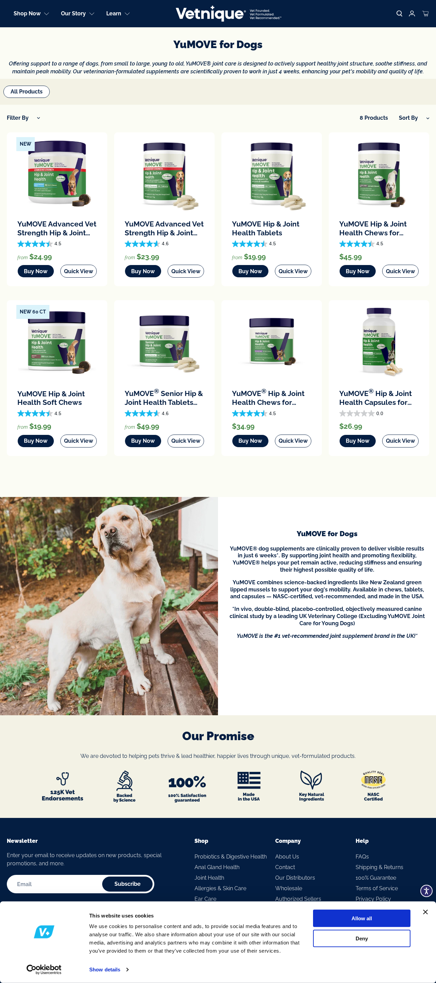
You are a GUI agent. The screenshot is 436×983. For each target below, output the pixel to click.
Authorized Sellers (298, 899)
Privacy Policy (373, 899)
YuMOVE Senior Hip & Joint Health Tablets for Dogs (164, 397)
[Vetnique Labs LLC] (228, 13)
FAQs (362, 856)
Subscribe (127, 884)
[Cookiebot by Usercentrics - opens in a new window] (44, 970)
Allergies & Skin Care (220, 888)
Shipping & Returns (379, 867)
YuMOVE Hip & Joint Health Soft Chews (51, 398)
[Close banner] (425, 912)
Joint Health (209, 878)
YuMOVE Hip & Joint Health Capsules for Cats (375, 397)
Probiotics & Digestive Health (230, 856)
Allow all (362, 918)
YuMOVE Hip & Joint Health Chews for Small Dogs (268, 397)
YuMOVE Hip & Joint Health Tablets (265, 228)
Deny (362, 938)
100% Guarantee (376, 878)
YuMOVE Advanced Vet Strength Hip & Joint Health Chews (56, 228)
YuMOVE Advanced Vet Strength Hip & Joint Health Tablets (164, 228)
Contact (285, 867)
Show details (104, 969)
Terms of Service (377, 888)
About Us (287, 856)
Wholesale (288, 888)
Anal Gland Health (216, 867)
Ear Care (205, 899)
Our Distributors (295, 878)
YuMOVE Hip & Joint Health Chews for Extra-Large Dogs (373, 228)
